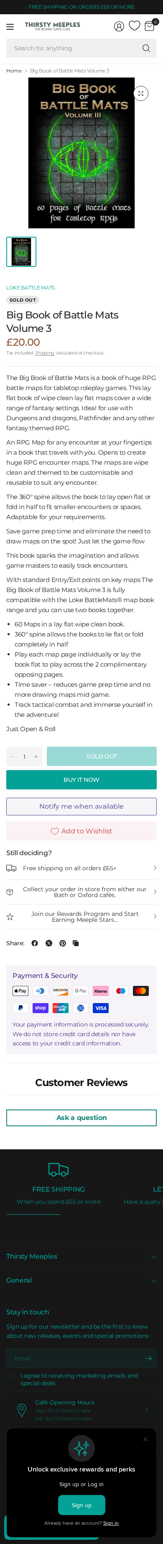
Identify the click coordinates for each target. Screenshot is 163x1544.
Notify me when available (81, 806)
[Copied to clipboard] (75, 943)
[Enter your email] (148, 1358)
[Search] (146, 48)
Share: (15, 943)
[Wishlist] (134, 26)
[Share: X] (48, 943)
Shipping (44, 353)
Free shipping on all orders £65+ (70, 868)
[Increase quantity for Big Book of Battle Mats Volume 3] (36, 756)
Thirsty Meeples (31, 1256)
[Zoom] (140, 93)
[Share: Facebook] (34, 943)
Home (14, 70)
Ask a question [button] (81, 1118)
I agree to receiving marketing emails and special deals (79, 1379)
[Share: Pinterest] (62, 943)
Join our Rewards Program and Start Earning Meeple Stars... (85, 916)
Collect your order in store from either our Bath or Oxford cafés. (85, 892)
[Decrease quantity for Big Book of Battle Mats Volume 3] (13, 756)
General (19, 1280)
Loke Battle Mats (30, 287)
